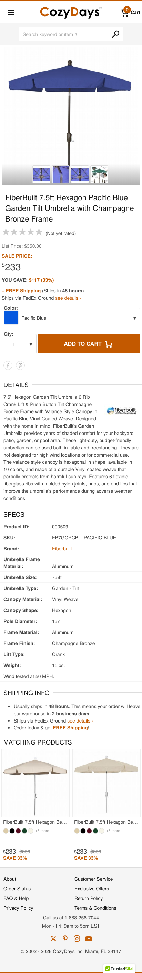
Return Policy (88, 898)
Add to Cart (83, 344)
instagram (76, 938)
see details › (68, 297)
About (9, 878)
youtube (88, 938)
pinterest (65, 938)
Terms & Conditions (95, 907)
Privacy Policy (18, 907)
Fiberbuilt (62, 548)
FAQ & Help (16, 898)
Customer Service (93, 878)
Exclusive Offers (91, 888)
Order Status (17, 888)
